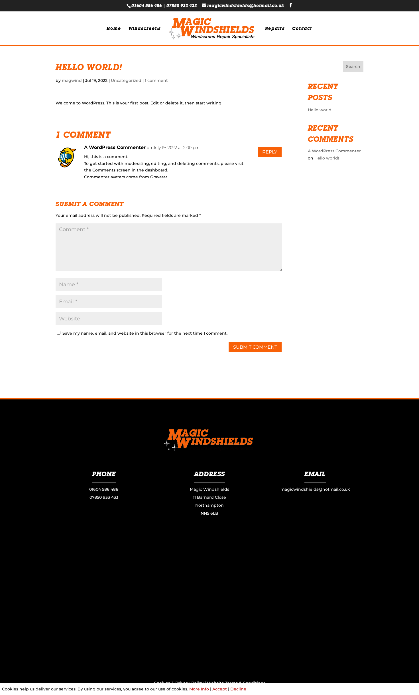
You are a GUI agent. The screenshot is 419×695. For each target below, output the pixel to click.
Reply (269, 152)
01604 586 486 (146, 5)
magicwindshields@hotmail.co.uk (315, 489)
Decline (238, 689)
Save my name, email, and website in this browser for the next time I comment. (144, 333)
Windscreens (145, 29)
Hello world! (320, 109)
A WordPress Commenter (115, 147)
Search (353, 66)
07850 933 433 (181, 5)
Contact (302, 29)
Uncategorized (126, 80)
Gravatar (158, 176)
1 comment (156, 80)
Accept (219, 689)
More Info (199, 689)
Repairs (275, 29)
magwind (72, 80)
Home (114, 29)
